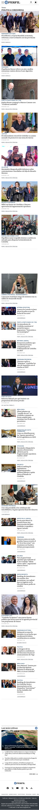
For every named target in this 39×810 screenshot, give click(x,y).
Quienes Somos (13, 794)
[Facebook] (8, 788)
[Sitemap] (31, 788)
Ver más (32, 774)
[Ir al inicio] (12, 2)
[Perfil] (19, 784)
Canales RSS (4, 794)
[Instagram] (22, 788)
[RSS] (27, 788)
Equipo (34, 794)
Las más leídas (9, 728)
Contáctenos (21, 794)
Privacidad (28, 794)
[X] (12, 788)
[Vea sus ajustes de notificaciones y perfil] (35, 2)
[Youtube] (17, 788)
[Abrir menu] (2, 2)
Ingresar (31, 2)
